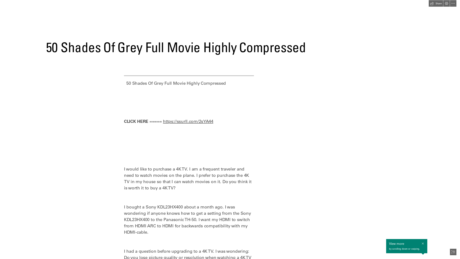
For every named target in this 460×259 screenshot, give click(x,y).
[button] (436, 3)
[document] (230, 129)
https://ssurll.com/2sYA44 (188, 121)
